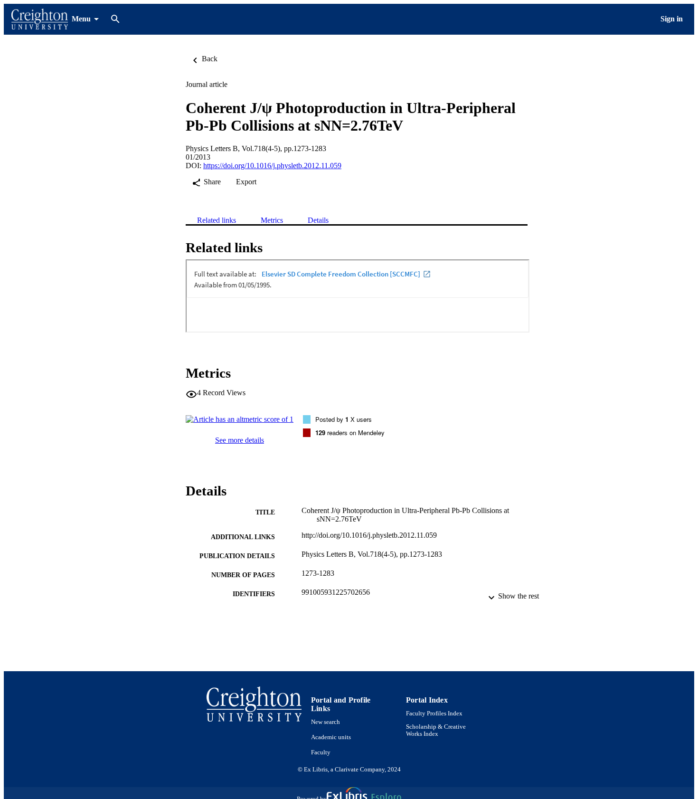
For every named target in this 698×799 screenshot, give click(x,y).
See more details (239, 440)
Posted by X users (343, 419)
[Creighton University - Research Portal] (39, 19)
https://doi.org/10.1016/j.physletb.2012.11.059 (272, 166)
